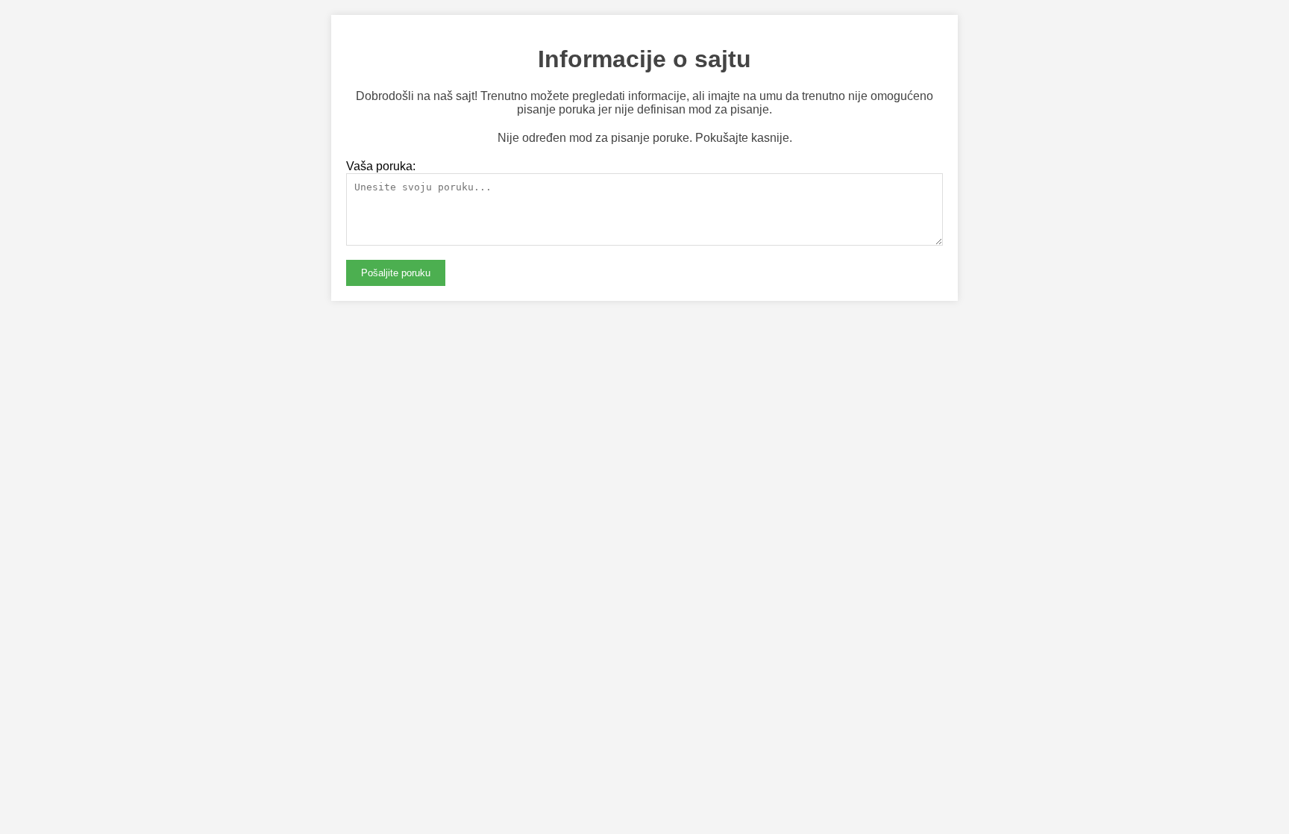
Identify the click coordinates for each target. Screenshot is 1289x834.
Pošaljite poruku (395, 272)
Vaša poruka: (380, 166)
